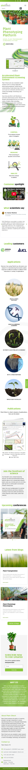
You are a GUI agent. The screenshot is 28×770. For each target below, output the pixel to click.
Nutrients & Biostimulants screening (14, 350)
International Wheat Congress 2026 (10, 525)
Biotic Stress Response (14, 374)
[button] (25, 5)
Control (14, 132)
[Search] (21, 8)
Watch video (9, 44)
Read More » (6, 582)
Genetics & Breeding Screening (14, 325)
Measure (14, 152)
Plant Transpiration (10, 571)
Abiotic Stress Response (14, 299)
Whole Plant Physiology (14, 399)
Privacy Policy (22, 768)
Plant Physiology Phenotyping (9, 605)
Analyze (14, 173)
